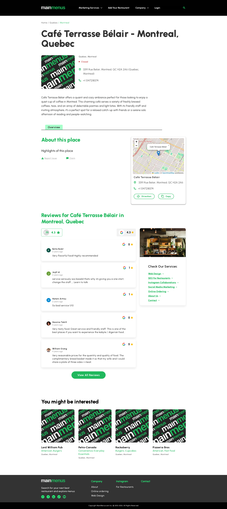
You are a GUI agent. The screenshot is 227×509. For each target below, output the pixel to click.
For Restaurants (125, 486)
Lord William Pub (52, 447)
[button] (158, 153)
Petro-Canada (87, 447)
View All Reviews (89, 375)
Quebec (54, 22)
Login (157, 7)
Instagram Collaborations (162, 282)
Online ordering (100, 491)
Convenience (85, 450)
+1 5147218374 (91, 80)
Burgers (57, 450)
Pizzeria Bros (161, 447)
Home (44, 22)
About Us (153, 295)
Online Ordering (157, 291)
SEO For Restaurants (159, 278)
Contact (152, 300)
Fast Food (169, 450)
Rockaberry (122, 447)
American (46, 450)
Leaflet (156, 173)
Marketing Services (89, 7)
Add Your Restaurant (118, 7)
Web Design (154, 273)
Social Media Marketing (161, 287)
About (94, 486)
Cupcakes (130, 450)
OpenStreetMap (168, 173)
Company (140, 7)
